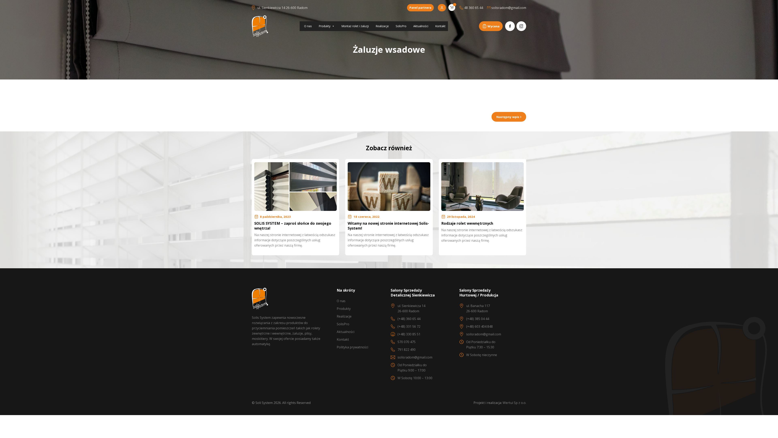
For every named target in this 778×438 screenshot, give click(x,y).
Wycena (493, 26)
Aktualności (420, 26)
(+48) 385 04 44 (477, 319)
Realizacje (382, 26)
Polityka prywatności (352, 347)
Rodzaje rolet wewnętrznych (467, 223)
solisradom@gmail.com (415, 357)
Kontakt (440, 26)
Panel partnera (420, 8)
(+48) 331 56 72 (409, 326)
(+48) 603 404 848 (479, 326)
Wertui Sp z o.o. (514, 402)
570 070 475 (407, 342)
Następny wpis (508, 117)
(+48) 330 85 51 (409, 334)
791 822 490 (407, 349)
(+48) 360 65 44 (409, 319)
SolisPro (401, 26)
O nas (308, 26)
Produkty (324, 26)
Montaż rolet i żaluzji (355, 26)
